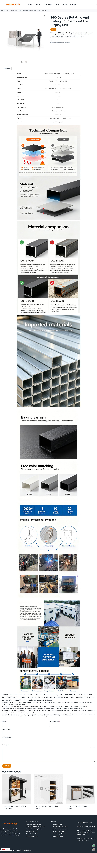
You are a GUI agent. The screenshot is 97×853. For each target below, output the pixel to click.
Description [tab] (7, 68)
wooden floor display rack (60, 829)
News (57, 4)
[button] (45, 16)
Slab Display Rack (58, 836)
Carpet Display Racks (32, 821)
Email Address (6, 729)
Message (5, 745)
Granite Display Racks (32, 831)
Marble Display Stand (32, 834)
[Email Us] (93, 849)
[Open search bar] (96, 4)
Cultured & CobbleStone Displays (35, 826)
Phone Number (7, 737)
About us (64, 4)
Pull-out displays (58, 42)
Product (53, 821)
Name (4, 721)
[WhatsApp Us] (93, 845)
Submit (7, 766)
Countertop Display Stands (33, 824)
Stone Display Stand (58, 831)
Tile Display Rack (66, 42)
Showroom (48, 4)
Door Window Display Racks (34, 829)
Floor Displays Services (59, 834)
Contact (73, 4)
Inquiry (53, 29)
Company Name (55, 721)
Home (30, 4)
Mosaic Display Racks (32, 836)
